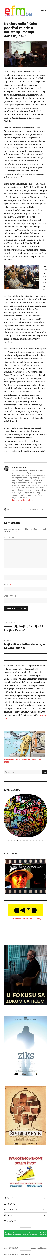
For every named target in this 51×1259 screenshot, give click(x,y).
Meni (43, 11)
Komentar (10, 537)
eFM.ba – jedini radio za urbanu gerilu (18, 1254)
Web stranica (10, 596)
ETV (10, 1248)
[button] (6, 876)
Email (7, 584)
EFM (5, 1248)
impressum (35, 1248)
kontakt (44, 1248)
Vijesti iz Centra (32, 509)
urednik (10, 509)
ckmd (43, 509)
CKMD (15, 1248)
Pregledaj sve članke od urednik (24, 500)
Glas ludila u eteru (25, 815)
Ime (6, 573)
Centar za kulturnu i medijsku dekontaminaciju (25, 919)
